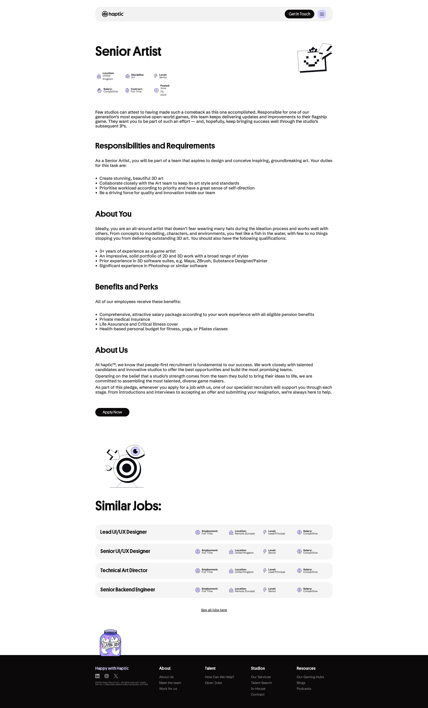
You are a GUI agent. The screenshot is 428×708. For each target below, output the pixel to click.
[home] (113, 14)
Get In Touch (299, 14)
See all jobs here (214, 610)
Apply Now (112, 412)
